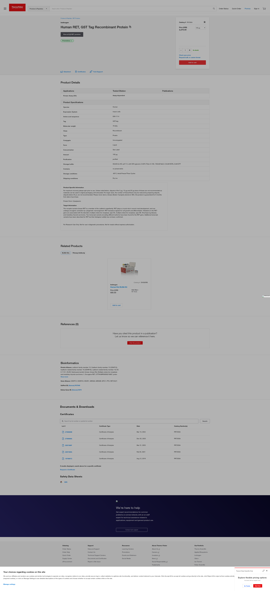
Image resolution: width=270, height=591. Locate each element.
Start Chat (258, 586)
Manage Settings (9, 584)
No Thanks (247, 586)
